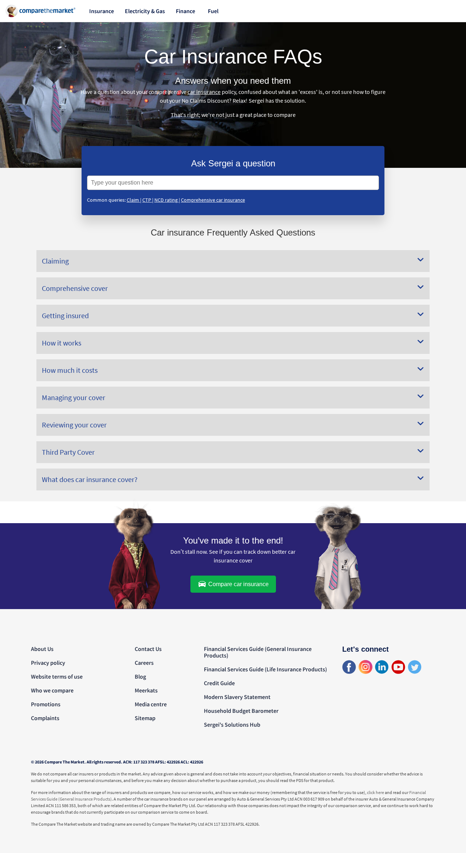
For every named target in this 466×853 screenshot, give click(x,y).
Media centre (151, 704)
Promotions (45, 704)
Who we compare (52, 690)
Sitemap (145, 718)
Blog (140, 676)
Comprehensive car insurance (213, 200)
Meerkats (146, 690)
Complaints (45, 718)
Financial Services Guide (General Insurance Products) (258, 652)
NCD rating (166, 200)
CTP (147, 200)
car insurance (204, 91)
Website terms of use (57, 676)
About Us (42, 648)
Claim (133, 200)
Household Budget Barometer (241, 710)
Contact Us (148, 648)
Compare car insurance (238, 584)
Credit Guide (219, 683)
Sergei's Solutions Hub (232, 724)
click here (375, 792)
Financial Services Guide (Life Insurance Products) (265, 669)
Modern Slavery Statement (237, 696)
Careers (144, 662)
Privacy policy (48, 662)
